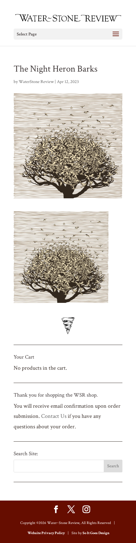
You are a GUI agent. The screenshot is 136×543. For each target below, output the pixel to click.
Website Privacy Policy (46, 533)
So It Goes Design (96, 533)
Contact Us (53, 416)
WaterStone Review (36, 82)
